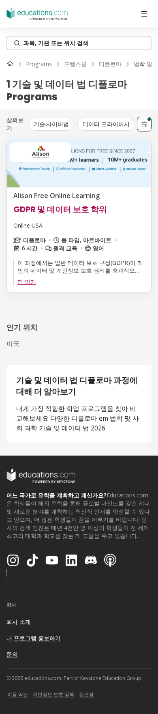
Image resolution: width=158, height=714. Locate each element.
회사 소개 (18, 622)
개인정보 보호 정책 (53, 694)
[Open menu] (144, 13)
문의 (12, 654)
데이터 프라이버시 (106, 124)
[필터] (144, 124)
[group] (81, 124)
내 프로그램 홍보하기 (33, 638)
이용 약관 (17, 694)
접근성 (86, 694)
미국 (12, 343)
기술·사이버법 (51, 124)
